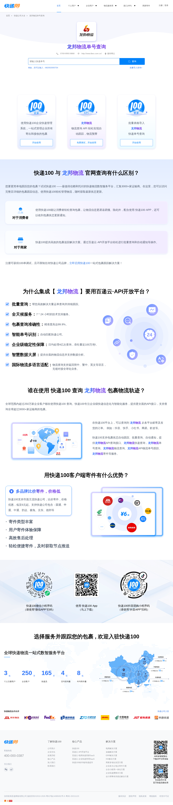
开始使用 (36, 142)
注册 (161, 5)
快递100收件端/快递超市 (82, 762)
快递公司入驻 (163, 711)
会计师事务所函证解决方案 (117, 776)
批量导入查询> (136, 68)
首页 (59, 6)
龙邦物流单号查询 (36, 16)
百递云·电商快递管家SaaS (83, 755)
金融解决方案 (111, 752)
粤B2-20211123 (72, 796)
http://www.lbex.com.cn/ (91, 53)
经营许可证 (164, 796)
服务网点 (111, 53)
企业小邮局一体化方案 (115, 769)
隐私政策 (143, 796)
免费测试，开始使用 (86, 142)
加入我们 (51, 762)
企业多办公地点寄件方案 (116, 766)
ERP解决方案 (111, 755)
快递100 (75, 748)
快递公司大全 (19, 16)
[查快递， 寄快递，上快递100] (11, 5)
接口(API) (128, 6)
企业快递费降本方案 (114, 773)
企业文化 (51, 752)
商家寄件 (146, 6)
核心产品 (51, 759)
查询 (134, 61)
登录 (166, 5)
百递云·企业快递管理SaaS (83, 759)
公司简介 (51, 748)
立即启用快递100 (79, 263)
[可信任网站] (9, 801)
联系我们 (51, 766)
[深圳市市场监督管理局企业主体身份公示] (5, 801)
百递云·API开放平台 (80, 752)
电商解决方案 (111, 748)
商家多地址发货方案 (114, 762)
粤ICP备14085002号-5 (55, 796)
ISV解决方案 (111, 759)
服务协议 (122, 796)
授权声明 (132, 796)
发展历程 (51, 755)
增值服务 (153, 796)
